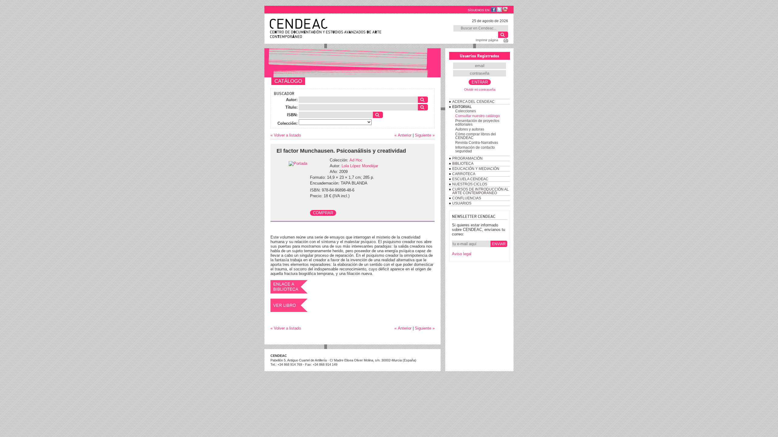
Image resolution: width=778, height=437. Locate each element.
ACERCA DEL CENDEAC (473, 101)
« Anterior (402, 135)
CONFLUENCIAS (466, 198)
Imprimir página (487, 40)
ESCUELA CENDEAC (470, 179)
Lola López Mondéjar (360, 166)
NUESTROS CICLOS (469, 184)
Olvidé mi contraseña (479, 89)
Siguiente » (425, 135)
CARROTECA (463, 174)
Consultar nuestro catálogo (477, 116)
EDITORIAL (462, 107)
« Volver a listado (285, 135)
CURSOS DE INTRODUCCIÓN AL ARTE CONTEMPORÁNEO (480, 191)
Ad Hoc (356, 160)
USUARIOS (461, 203)
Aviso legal (461, 254)
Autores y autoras (469, 129)
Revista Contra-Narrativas (476, 142)
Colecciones (465, 111)
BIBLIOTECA (462, 163)
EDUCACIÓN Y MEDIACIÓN (475, 169)
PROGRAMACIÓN (467, 158)
